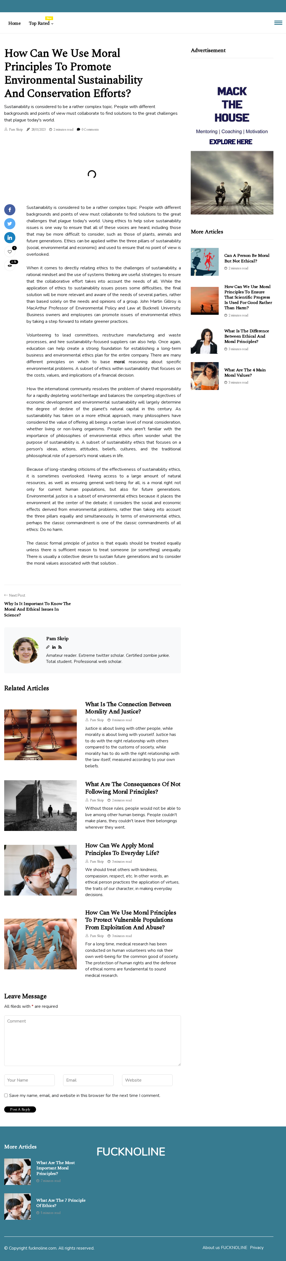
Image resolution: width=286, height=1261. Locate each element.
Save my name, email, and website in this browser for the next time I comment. (84, 1095)
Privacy (257, 1247)
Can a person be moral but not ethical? (247, 258)
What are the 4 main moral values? (245, 373)
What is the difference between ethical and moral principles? (246, 336)
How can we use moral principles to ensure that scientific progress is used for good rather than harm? (248, 297)
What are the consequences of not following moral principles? (132, 788)
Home (14, 23)
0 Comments (90, 129)
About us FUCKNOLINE (224, 1247)
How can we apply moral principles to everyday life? (122, 849)
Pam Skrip (16, 129)
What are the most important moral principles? (55, 1168)
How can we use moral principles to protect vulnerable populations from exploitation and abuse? (130, 920)
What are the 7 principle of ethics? (60, 1203)
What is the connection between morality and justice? (128, 708)
